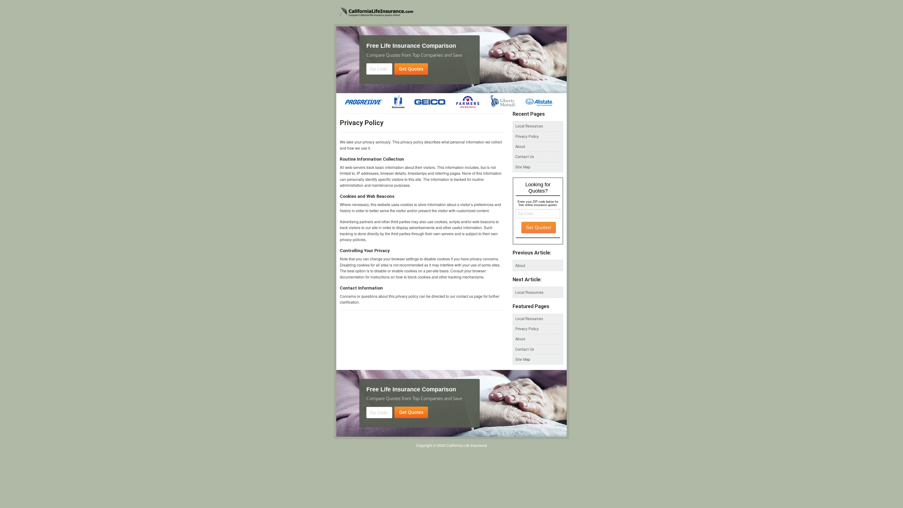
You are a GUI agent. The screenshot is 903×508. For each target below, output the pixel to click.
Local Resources (529, 126)
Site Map (522, 167)
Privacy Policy (527, 136)
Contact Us (524, 157)
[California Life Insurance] (413, 12)
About (520, 146)
